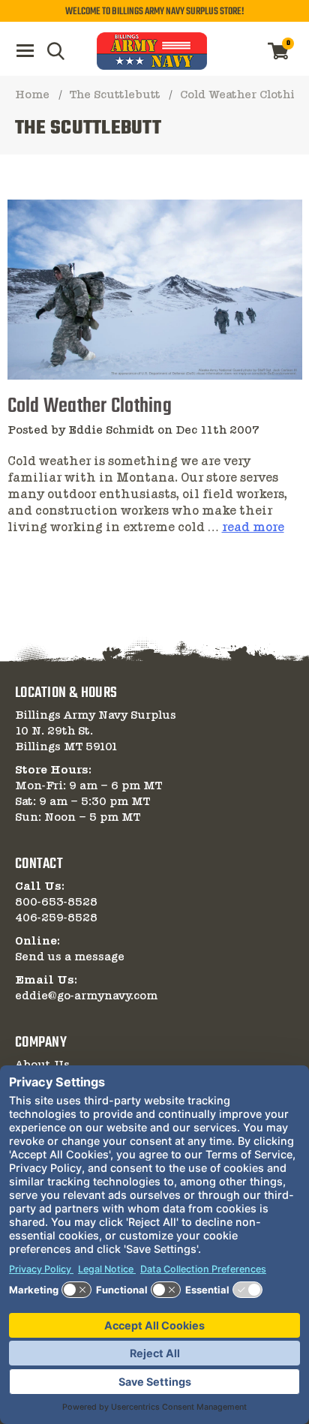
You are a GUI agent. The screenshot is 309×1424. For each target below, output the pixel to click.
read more (253, 528)
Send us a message (69, 957)
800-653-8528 (56, 902)
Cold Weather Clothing (90, 406)
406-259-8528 (56, 918)
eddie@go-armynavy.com (86, 996)
